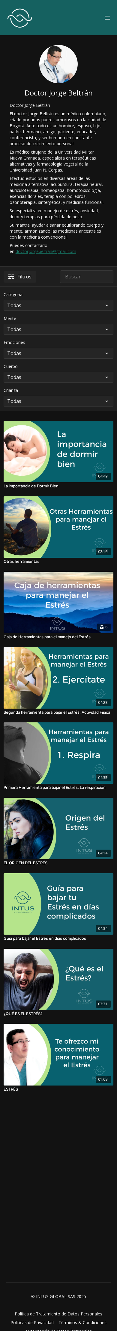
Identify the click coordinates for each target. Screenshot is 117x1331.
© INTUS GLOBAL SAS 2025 (58, 1296)
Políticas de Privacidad (32, 1322)
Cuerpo (11, 366)
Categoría (13, 294)
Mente (10, 318)
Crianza (11, 390)
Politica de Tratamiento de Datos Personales (58, 1314)
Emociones (14, 342)
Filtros (24, 276)
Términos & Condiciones (82, 1322)
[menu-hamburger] (107, 18)
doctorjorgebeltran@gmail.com (46, 251)
